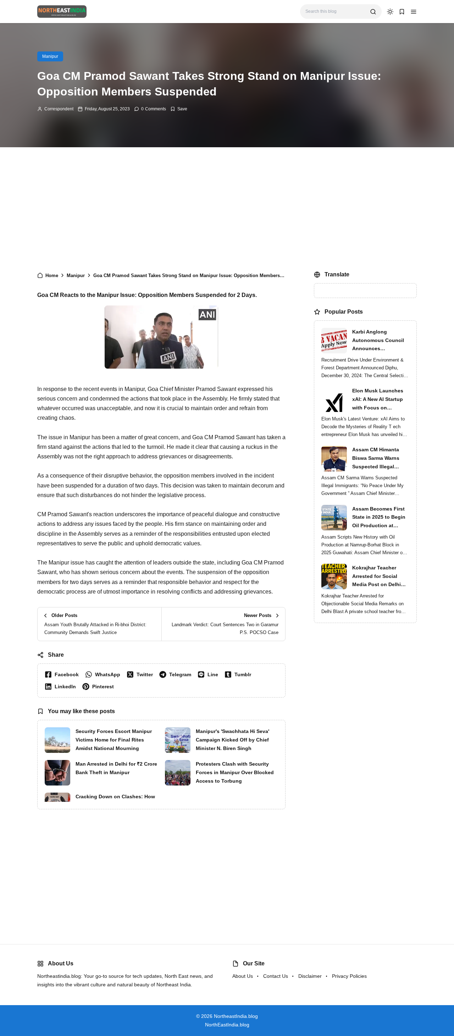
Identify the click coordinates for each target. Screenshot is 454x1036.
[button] (413, 12)
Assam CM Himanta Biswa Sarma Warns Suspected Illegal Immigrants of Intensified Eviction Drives (375, 459)
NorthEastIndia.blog (227, 1024)
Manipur (50, 56)
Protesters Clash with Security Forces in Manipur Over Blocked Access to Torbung (235, 772)
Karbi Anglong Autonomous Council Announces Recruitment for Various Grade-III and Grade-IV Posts (380, 341)
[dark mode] (390, 12)
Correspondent (58, 108)
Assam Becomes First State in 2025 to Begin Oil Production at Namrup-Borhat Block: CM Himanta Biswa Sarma (379, 518)
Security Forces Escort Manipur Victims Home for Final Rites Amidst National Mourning (114, 739)
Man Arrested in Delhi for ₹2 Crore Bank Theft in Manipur (116, 768)
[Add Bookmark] (178, 108)
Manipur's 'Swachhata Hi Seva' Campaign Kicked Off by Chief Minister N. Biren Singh (232, 739)
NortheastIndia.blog (236, 1016)
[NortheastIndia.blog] (62, 11)
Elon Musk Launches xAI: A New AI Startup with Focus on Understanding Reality (379, 400)
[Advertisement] (227, 207)
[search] (373, 12)
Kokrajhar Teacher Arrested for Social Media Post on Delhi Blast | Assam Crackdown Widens (376, 577)
